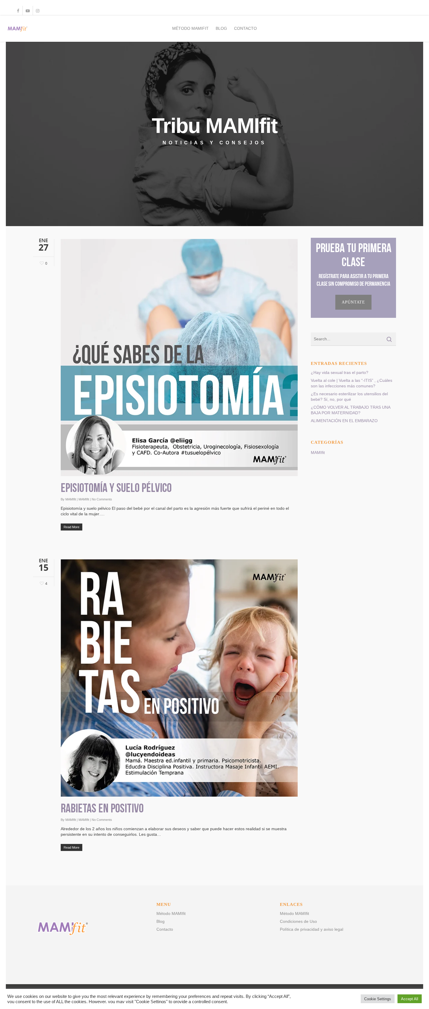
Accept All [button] (409, 999)
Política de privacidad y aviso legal (311, 929)
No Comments (102, 499)
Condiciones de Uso (298, 921)
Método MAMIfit (190, 28)
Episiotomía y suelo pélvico (116, 489)
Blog (221, 28)
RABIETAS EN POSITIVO (102, 809)
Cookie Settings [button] (377, 999)
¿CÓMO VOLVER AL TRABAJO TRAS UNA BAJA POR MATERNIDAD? (350, 410)
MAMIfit (70, 499)
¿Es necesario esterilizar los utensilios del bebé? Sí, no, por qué (349, 396)
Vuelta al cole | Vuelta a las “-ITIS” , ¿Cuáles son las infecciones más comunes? (351, 383)
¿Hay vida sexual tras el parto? (339, 372)
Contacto (245, 28)
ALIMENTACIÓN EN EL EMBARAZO (344, 420)
